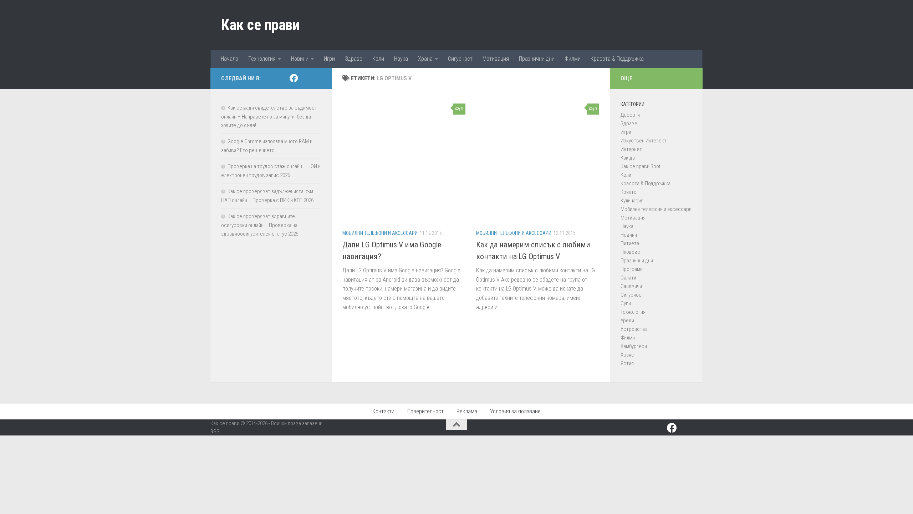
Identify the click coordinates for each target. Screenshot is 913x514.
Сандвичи (631, 286)
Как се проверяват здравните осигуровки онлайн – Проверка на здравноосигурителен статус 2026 (259, 225)
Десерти (630, 115)
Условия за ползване (515, 411)
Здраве (353, 58)
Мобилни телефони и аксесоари (380, 233)
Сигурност (460, 58)
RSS (215, 431)
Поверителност (425, 411)
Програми (632, 269)
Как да (628, 158)
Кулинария (632, 200)
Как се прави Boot (640, 166)
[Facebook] (294, 78)
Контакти (383, 411)
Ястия (627, 363)
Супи (626, 303)
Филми (573, 58)
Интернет (631, 149)
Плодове (630, 252)
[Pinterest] (305, 78)
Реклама (466, 411)
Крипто (629, 192)
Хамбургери (634, 346)
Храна (425, 58)
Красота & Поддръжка (617, 58)
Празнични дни (537, 58)
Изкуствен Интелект (644, 140)
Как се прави (260, 25)
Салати (628, 277)
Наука (401, 58)
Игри (329, 58)
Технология (262, 58)
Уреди (627, 320)
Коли (378, 58)
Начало (229, 58)
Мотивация (496, 58)
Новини (299, 58)
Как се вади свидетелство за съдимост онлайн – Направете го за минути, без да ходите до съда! (269, 116)
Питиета (630, 243)
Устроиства (634, 329)
